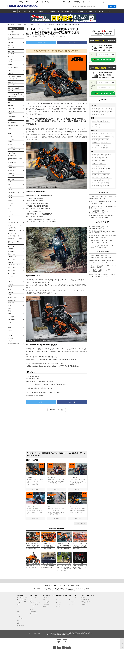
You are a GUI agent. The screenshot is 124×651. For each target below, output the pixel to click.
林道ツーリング (11, 254)
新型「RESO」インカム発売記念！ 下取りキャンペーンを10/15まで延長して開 (102, 275)
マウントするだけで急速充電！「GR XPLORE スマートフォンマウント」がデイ (102, 216)
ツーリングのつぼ (12, 233)
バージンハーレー (34, 609)
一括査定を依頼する (103, 93)
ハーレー (104, 111)
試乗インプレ (33, 11)
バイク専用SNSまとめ (14, 76)
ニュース (56, 2)
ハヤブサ (105, 180)
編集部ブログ (46, 606)
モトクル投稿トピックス (14, 79)
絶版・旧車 (105, 148)
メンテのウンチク (12, 173)
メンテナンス (99, 11)
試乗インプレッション (13, 108)
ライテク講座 (46, 601)
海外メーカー (11, 39)
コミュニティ (102, 2)
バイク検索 (35, 2)
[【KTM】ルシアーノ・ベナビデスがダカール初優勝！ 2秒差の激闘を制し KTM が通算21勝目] (80, 537)
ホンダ (9, 128)
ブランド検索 (66, 2)
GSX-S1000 (97, 180)
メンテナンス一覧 (12, 155)
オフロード (96, 142)
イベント (10, 59)
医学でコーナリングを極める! (15, 238)
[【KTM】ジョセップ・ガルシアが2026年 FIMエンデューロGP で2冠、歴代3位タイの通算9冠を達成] (48, 537)
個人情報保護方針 (85, 599)
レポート (10, 62)
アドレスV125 (97, 174)
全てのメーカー (20, 625)
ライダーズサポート (89, 2)
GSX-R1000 (108, 177)
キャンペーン (11, 56)
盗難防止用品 (11, 302)
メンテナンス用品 (12, 297)
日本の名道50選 (12, 256)
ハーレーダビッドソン (13, 139)
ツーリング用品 (11, 273)
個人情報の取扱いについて (87, 601)
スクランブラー (104, 139)
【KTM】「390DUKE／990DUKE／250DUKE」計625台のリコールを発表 (33, 565)
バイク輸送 (58, 599)
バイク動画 (10, 42)
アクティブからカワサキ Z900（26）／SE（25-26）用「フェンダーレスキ (101, 246)
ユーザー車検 (11, 176)
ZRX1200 (106, 185)
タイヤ (9, 313)
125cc (101, 121)
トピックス (89, 11)
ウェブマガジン (46, 2)
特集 (9, 102)
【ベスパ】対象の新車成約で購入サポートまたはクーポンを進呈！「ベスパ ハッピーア (102, 256)
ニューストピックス (13, 53)
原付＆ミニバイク (34, 601)
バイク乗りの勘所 (12, 228)
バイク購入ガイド (12, 111)
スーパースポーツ (107, 134)
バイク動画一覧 (11, 319)
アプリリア (10, 208)
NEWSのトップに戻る (56, 410)
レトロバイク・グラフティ (14, 225)
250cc (95, 124)
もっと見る (80, 523)
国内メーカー (11, 37)
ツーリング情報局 (12, 259)
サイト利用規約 (84, 602)
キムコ (18, 622)
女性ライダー (46, 602)
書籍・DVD (10, 90)
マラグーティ (11, 214)
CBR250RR (97, 157)
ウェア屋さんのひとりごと (14, 230)
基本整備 (10, 165)
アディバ (10, 211)
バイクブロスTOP (23, 2)
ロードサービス (59, 604)
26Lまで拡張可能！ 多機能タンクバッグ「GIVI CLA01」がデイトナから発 (102, 212)
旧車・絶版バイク (12, 116)
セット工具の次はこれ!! (13, 162)
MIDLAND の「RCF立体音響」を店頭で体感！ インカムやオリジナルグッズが (102, 261)
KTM (9, 216)
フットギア (10, 284)
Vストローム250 (98, 177)
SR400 (95, 169)
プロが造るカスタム (13, 125)
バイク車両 (11, 32)
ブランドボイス (71, 604)
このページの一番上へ (122, 640)
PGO (9, 219)
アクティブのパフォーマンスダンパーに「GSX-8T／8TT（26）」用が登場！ (102, 236)
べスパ (18, 616)
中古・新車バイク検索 (22, 597)
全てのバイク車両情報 (13, 34)
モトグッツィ (11, 206)
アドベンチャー (106, 142)
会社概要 (83, 597)
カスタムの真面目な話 (13, 236)
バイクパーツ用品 (13, 68)
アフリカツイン (97, 166)
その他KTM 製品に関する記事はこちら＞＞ (40, 388)
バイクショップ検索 (21, 601)
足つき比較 (52, 11)
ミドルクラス (103, 124)
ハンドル (10, 305)
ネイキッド (96, 134)
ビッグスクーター (34, 604)
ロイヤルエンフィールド (14, 149)
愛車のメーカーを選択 (102, 55)
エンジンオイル (11, 300)
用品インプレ (12, 270)
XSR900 (103, 171)
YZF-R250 (107, 166)
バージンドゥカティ (34, 613)
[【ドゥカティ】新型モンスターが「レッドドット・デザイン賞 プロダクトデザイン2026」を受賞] (80, 557)
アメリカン (96, 145)
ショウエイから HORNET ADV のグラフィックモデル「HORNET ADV (102, 202)
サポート (10, 64)
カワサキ (10, 136)
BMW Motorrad (11, 147)
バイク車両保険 (59, 602)
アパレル (10, 278)
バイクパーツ (11, 70)
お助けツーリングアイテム (14, 264)
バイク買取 (76, 2)
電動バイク (10, 45)
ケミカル (10, 295)
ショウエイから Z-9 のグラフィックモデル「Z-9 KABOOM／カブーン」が (102, 197)
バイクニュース (26, 24)
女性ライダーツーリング (14, 262)
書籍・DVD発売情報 (14, 88)
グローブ (10, 286)
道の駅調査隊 (11, 251)
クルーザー (105, 145)
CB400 (95, 160)
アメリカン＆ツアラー (35, 606)
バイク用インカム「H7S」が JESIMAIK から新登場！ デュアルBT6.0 (102, 207)
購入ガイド (42, 11)
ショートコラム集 (13, 222)
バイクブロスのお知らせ (15, 94)
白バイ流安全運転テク (13, 343)
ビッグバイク (97, 127)
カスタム (60, 11)
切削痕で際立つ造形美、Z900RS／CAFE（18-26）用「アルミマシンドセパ (102, 232)
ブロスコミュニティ (72, 597)
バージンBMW (33, 611)
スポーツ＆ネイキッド (35, 602)
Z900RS (106, 183)
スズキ (9, 133)
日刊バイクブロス (12, 84)
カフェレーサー (97, 136)
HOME (14, 11)
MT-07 (102, 169)
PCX (95, 154)
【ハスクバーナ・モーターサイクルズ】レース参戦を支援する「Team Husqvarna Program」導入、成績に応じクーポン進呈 (64, 567)
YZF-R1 (96, 171)
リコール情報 (11, 48)
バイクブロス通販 (12, 96)
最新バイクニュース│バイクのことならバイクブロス (62, 585)
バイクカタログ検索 (21, 599)
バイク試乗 (58, 606)
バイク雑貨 (10, 292)
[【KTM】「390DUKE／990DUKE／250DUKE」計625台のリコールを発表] (33, 557)
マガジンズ (18, 24)
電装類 (9, 308)
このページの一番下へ (122, 647)
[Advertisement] (56, 432)
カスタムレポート (72, 602)
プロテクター (11, 289)
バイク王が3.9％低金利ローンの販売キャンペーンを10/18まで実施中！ (102, 271)
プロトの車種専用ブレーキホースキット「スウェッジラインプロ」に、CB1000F (102, 241)
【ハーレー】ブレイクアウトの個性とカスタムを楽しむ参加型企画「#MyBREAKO (102, 266)
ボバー (95, 139)
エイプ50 (102, 154)
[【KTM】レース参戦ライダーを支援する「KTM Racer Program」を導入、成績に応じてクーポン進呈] (33, 537)
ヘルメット (10, 276)
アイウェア (10, 281)
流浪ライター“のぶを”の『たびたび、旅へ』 (15, 242)
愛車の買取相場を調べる (103, 59)
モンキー (110, 154)
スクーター (96, 148)
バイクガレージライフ (61, 601)
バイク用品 (10, 73)
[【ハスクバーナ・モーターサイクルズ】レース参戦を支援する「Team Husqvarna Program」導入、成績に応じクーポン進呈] (64, 557)
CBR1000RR (104, 160)
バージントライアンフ (35, 615)
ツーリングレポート (13, 267)
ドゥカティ (10, 141)
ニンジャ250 (97, 183)
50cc (95, 121)
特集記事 (80, 11)
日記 (69, 599)
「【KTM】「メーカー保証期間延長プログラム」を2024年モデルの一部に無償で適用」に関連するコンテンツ (56, 454)
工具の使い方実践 (12, 167)
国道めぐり (10, 248)
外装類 (9, 311)
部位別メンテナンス (13, 170)
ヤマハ (9, 131)
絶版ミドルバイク (70, 11)
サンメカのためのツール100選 (15, 159)
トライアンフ (11, 144)
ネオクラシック (109, 136)
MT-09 (109, 169)
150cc (107, 121)
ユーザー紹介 (46, 604)
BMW (111, 111)
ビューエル (10, 195)
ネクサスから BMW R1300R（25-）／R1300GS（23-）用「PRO (100, 227)
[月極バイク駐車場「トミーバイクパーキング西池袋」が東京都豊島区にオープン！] (48, 557)
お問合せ (83, 604)
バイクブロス (11, 24)
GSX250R (106, 174)
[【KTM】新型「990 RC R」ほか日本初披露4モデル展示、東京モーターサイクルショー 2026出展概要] (64, 537)
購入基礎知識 (12, 122)
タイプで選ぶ (22, 11)
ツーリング (109, 11)
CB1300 (103, 163)
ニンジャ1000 (97, 185)
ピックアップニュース (55, 36)
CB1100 (96, 163)
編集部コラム (12, 82)
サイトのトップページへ (122, 644)
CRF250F (105, 157)
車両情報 (10, 105)
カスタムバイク (11, 113)
